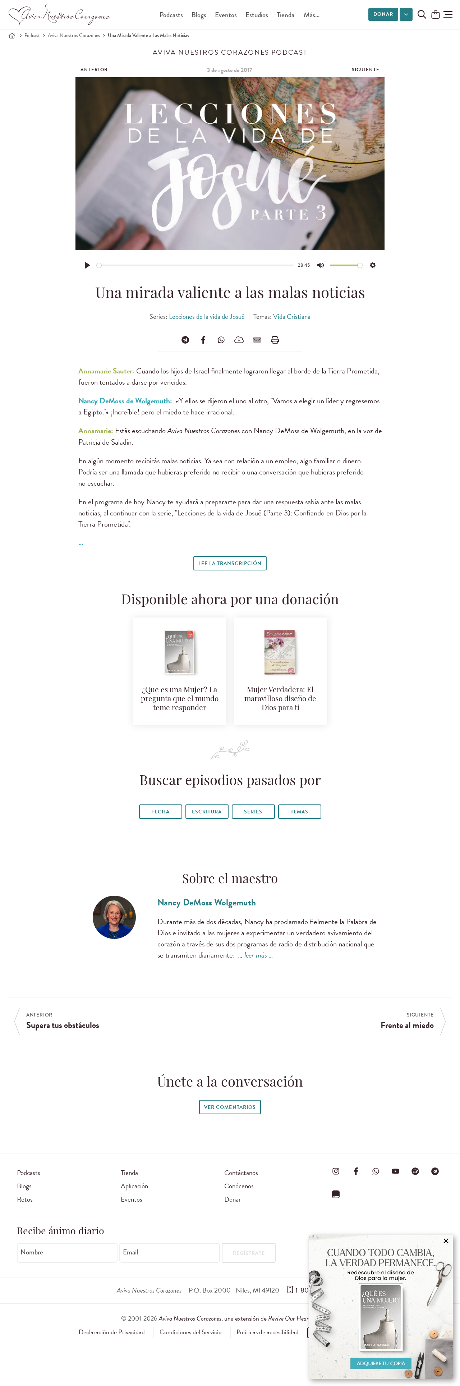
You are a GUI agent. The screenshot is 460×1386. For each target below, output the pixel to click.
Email (130, 1252)
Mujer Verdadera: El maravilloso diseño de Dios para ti (280, 699)
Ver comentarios (230, 1107)
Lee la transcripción (230, 563)
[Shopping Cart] (435, 15)
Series (253, 812)
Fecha (160, 812)
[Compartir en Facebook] (203, 340)
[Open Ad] (381, 1307)
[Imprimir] (275, 340)
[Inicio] (12, 35)
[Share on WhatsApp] (221, 340)
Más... (311, 15)
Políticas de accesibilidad (267, 1332)
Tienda (285, 15)
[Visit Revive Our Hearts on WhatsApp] (375, 1171)
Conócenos (239, 1186)
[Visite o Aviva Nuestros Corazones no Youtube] (395, 1171)
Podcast (32, 35)
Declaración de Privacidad (112, 1332)
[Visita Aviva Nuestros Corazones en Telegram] (435, 1171)
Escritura (207, 812)
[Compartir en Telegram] (185, 340)
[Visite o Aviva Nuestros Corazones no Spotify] (415, 1171)
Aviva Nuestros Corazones (74, 35)
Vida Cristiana (291, 316)
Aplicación (134, 1186)
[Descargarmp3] (239, 340)
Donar (383, 14)
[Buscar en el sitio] (421, 14)
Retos (25, 1199)
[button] (447, 14)
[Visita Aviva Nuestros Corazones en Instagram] (336, 1171)
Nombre (31, 1252)
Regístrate (249, 1253)
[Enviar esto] (257, 340)
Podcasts (171, 15)
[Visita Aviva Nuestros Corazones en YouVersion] (336, 1194)
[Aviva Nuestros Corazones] (60, 14)
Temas (299, 812)
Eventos (226, 15)
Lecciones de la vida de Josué (207, 316)
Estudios (256, 15)
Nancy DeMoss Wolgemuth (206, 902)
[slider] (195, 265)
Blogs (199, 15)
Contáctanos (241, 1172)
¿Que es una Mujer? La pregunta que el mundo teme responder (179, 699)
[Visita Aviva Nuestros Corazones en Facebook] (356, 1171)
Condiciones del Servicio (191, 1332)
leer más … (258, 955)
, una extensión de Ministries (249, 1318)
